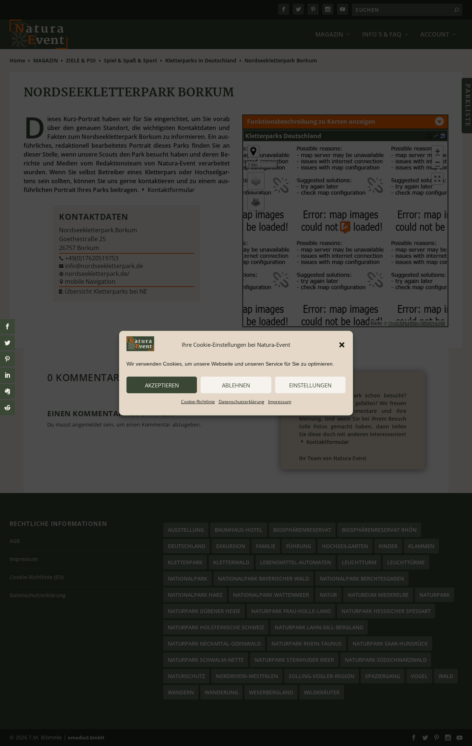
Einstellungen (310, 385)
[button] (342, 344)
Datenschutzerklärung (241, 401)
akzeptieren (162, 385)
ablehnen (236, 385)
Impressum (279, 401)
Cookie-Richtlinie (198, 401)
